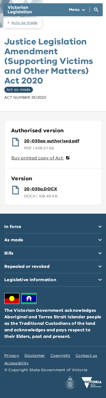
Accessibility (16, 363)
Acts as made (24, 22)
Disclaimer (34, 355)
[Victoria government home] (92, 383)
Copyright (60, 355)
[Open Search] (96, 9)
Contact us (86, 355)
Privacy (11, 355)
